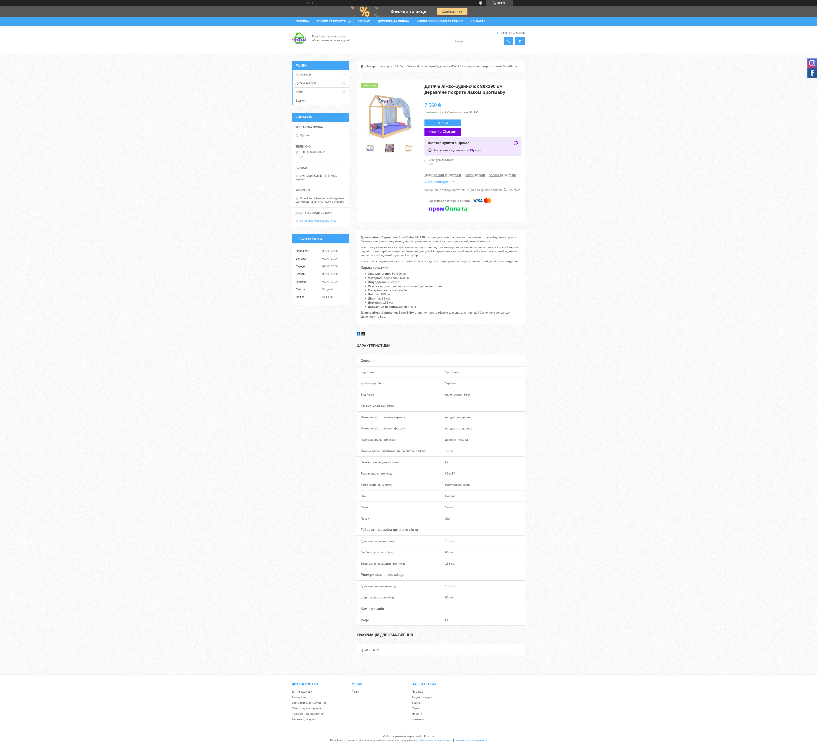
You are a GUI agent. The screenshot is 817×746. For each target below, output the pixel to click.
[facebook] (358, 334)
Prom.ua (429, 736)
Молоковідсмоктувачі (306, 708)
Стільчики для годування (309, 702)
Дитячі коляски (302, 691)
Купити (442, 122)
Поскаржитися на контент (437, 740)
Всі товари (303, 74)
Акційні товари (422, 697)
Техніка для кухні (303, 719)
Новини (417, 713)
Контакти (478, 21)
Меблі (399, 66)
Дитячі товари (306, 83)
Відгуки (301, 100)
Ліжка (410, 66)
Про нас (363, 21)
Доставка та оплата (393, 21)
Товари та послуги (331, 21)
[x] (363, 334)
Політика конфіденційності (470, 740)
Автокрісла (299, 697)
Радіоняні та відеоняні (307, 713)
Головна (302, 21)
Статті (416, 708)
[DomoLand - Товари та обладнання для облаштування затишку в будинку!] (299, 38)
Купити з (435, 131)
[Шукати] (508, 41)
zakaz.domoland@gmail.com (318, 221)
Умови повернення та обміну (440, 21)
